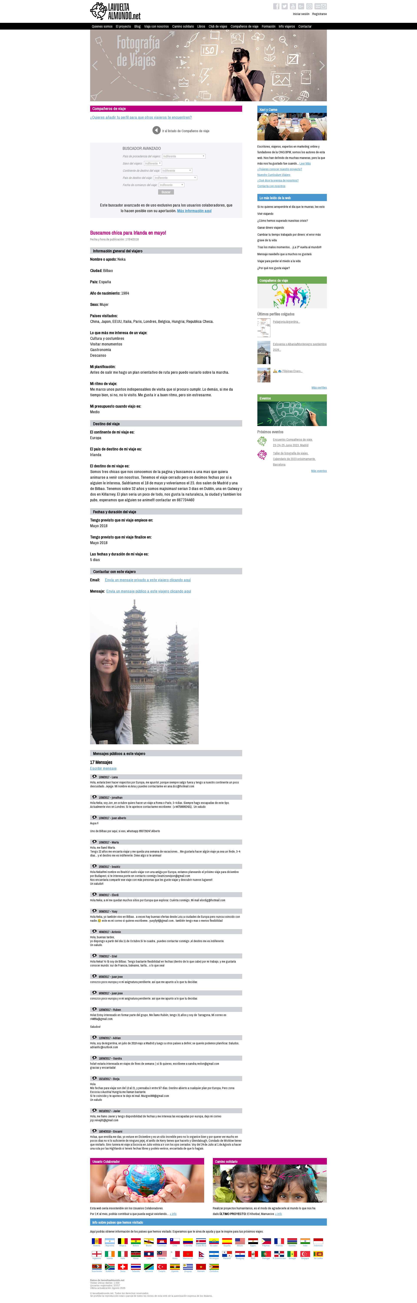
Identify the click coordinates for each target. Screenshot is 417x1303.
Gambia (292, 1246)
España (227, 1246)
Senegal (292, 1258)
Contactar (304, 26)
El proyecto (123, 26)
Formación (268, 26)
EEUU (240, 1246)
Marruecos (188, 1258)
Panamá (227, 1258)
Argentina (110, 1246)
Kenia (135, 1258)
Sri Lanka (318, 1258)
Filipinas (266, 1246)
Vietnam (201, 1271)
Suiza (122, 1271)
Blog (137, 26)
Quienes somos (102, 26)
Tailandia (136, 1271)
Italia (123, 1258)
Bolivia (136, 1246)
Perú (253, 1258)
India (305, 1246)
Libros (201, 26)
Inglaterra (97, 1258)
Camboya (161, 1246)
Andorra (96, 1246)
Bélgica (122, 1246)
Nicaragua (213, 1258)
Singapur (305, 1258)
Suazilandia (97, 1271)
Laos (149, 1258)
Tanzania (149, 1271)
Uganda (174, 1271)
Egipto (253, 1246)
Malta (174, 1258)
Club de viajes (218, 26)
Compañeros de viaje (244, 26)
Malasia (161, 1258)
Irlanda (110, 1258)
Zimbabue (214, 1271)
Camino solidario (183, 26)
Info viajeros (287, 26)
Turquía (161, 1271)
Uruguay (188, 1271)
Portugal (266, 1258)
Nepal (201, 1258)
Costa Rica (201, 1246)
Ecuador (214, 1246)
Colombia (188, 1246)
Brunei (149, 1246)
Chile (175, 1246)
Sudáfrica (110, 1271)
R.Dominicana (279, 1258)
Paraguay (240, 1258)
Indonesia (318, 1246)
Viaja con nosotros (156, 26)
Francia (279, 1246)
